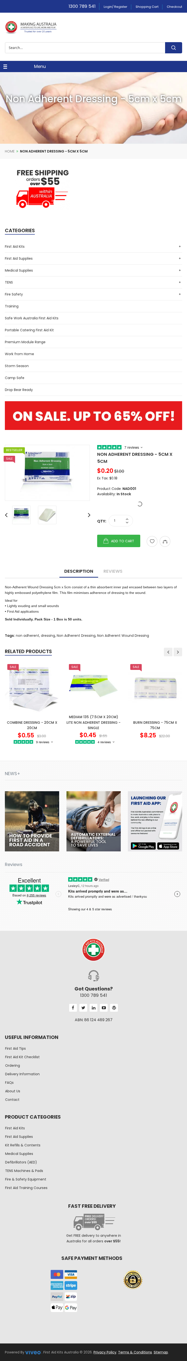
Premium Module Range (25, 342)
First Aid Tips (15, 1048)
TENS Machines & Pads (24, 1170)
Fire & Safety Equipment (25, 1179)
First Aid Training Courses (26, 1187)
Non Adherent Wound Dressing (123, 635)
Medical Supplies (19, 270)
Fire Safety (14, 294)
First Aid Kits (15, 246)
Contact (12, 1099)
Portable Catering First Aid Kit (29, 330)
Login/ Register (115, 6)
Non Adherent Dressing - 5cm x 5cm (54, 151)
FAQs (9, 1082)
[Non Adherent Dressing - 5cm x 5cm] (47, 473)
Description (78, 571)
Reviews (112, 571)
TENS (9, 282)
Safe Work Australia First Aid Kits (31, 318)
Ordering (12, 1065)
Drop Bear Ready (19, 389)
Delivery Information (22, 1074)
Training (12, 306)
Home (10, 151)
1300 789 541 (82, 6)
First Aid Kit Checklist (22, 1057)
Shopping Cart (147, 6)
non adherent (27, 635)
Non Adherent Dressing (76, 635)
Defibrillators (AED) (21, 1162)
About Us (12, 1091)
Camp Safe (14, 377)
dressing (48, 635)
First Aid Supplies (19, 258)
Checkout (174, 6)
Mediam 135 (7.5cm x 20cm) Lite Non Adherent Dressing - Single (93, 722)
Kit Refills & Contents (22, 1145)
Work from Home (19, 354)
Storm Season (17, 365)
